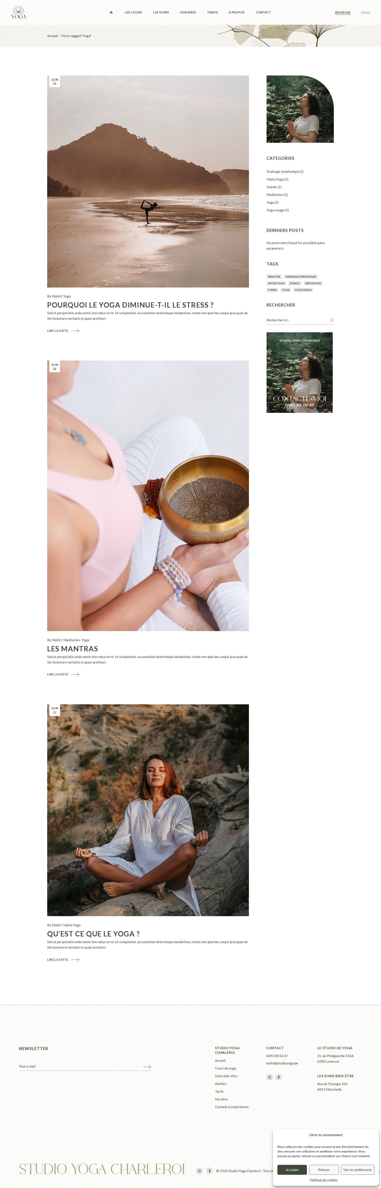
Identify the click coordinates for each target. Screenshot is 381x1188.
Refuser (324, 1170)
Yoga (67, 296)
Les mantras (72, 648)
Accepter (292, 1170)
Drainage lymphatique (283, 171)
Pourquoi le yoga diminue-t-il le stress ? (130, 305)
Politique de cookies (324, 1180)
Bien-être (274, 276)
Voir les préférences (357, 1170)
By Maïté (54, 296)
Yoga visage (275, 210)
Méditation (313, 283)
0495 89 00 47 (277, 1056)
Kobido (272, 187)
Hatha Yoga (71, 925)
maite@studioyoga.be (282, 1063)
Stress (272, 289)
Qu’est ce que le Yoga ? (93, 933)
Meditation (71, 640)
